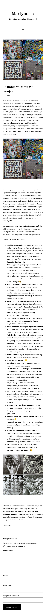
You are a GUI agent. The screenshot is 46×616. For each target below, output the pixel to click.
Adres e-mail (8, 585)
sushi (33, 245)
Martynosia (23, 13)
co (33, 511)
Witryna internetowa (11, 596)
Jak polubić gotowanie (16, 262)
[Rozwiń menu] (4, 6)
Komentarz (8, 550)
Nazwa (6, 575)
